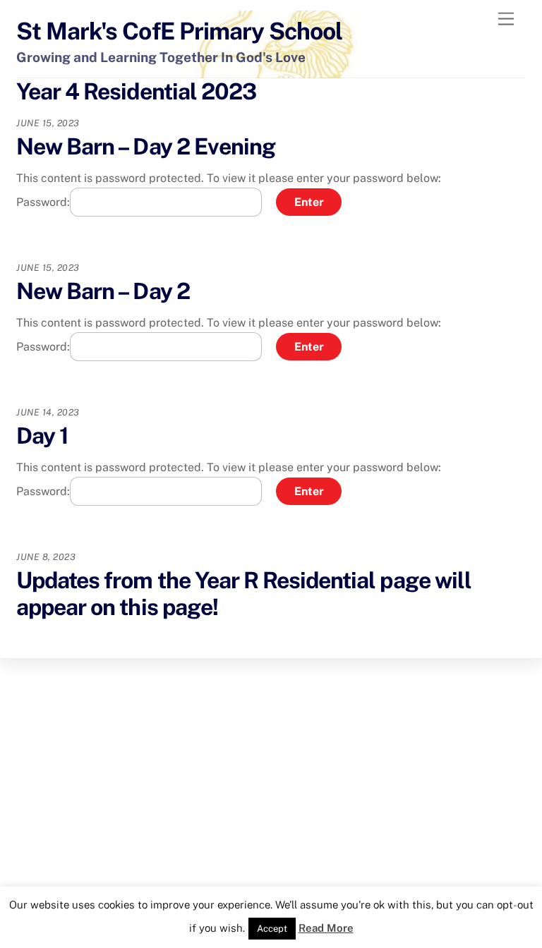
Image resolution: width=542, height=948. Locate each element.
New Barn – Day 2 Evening (145, 146)
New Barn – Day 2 (103, 291)
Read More (326, 928)
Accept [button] (272, 928)
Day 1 (42, 436)
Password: (43, 202)
